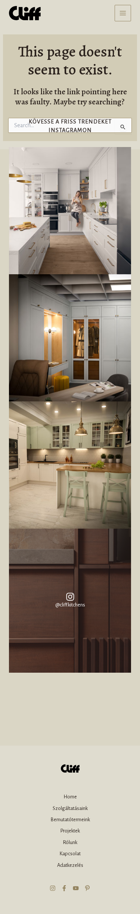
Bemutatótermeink (70, 819)
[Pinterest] (87, 888)
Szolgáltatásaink (70, 808)
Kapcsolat (70, 853)
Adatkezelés (70, 865)
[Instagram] (53, 888)
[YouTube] (76, 888)
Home (70, 797)
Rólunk (70, 842)
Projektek (70, 831)
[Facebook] (64, 888)
